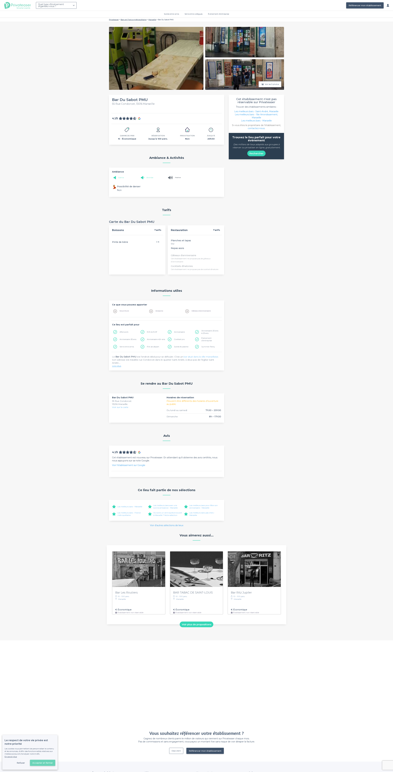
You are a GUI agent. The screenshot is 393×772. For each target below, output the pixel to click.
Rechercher (256, 153)
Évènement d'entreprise (218, 14)
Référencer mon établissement (365, 5)
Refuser (21, 763)
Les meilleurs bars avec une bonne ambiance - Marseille (165, 506)
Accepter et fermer (42, 763)
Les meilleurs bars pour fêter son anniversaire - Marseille (203, 506)
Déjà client (176, 751)
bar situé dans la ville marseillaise (201, 356)
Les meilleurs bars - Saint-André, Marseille (256, 111)
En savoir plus (11, 756)
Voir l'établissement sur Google (128, 465)
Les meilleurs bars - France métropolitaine (129, 514)
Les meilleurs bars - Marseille (129, 506)
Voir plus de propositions (196, 624)
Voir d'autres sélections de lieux (166, 525)
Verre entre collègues (193, 14)
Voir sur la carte (120, 407)
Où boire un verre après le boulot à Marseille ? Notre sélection (167, 514)
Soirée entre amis (171, 14)
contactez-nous (256, 128)
